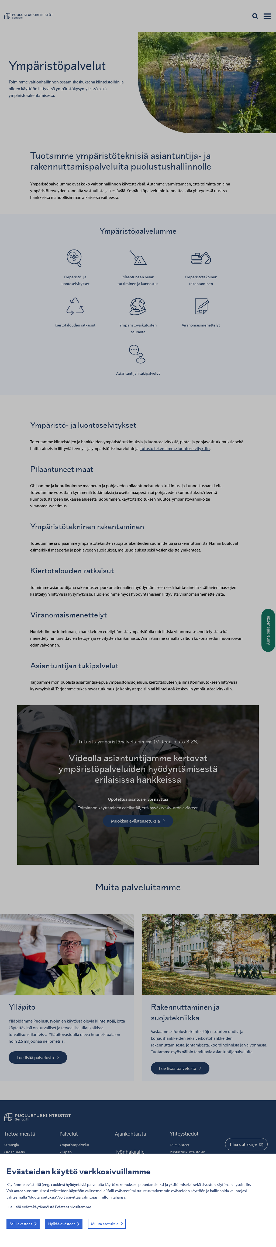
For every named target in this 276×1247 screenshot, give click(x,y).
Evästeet (62, 1206)
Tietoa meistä (19, 1133)
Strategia (11, 1144)
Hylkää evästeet (61, 1223)
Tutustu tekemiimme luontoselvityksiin (175, 448)
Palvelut (69, 1133)
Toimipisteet (179, 1144)
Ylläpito (66, 1152)
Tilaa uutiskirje (243, 1144)
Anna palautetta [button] (268, 630)
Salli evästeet (21, 1223)
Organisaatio (14, 1152)
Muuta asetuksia (104, 1223)
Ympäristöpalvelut (74, 1144)
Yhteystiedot (184, 1133)
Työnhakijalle (129, 1151)
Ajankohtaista (130, 1133)
